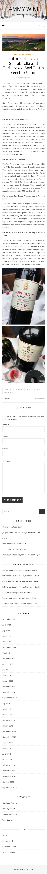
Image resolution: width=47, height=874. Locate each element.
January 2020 (7, 681)
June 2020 (6, 675)
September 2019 (9, 697)
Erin (4, 592)
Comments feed (9, 846)
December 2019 (9, 686)
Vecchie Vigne (8, 392)
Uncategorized (8, 808)
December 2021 (9, 647)
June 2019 (6, 709)
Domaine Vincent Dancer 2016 (23, 598)
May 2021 (6, 653)
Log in (4, 835)
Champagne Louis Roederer (20, 592)
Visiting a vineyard (9, 814)
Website (5, 448)
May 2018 (6, 748)
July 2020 (6, 669)
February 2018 (8, 765)
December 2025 (9, 619)
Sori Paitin (37, 389)
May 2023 (6, 641)
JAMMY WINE (23, 9)
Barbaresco (8, 389)
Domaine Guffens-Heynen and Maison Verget (21, 555)
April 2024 (6, 625)
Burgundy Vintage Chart (12, 527)
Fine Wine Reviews (23, 54)
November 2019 (9, 692)
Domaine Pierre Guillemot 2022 (15, 543)
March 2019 (7, 714)
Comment (6, 461)
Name (5, 424)
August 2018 (7, 742)
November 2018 (9, 737)
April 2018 (6, 754)
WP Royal (29, 869)
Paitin (28, 389)
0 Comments (40, 398)
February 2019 (8, 720)
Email (5, 436)
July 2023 (6, 630)
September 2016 (9, 787)
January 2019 (7, 726)
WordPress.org (8, 852)
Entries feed (7, 841)
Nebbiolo (19, 389)
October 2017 (8, 782)
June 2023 (6, 636)
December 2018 (9, 731)
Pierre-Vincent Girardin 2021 (14, 549)
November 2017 (9, 776)
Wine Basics (7, 820)
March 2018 (7, 759)
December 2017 (9, 770)
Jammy (7, 398)
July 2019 (6, 703)
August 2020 (7, 664)
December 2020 (9, 658)
